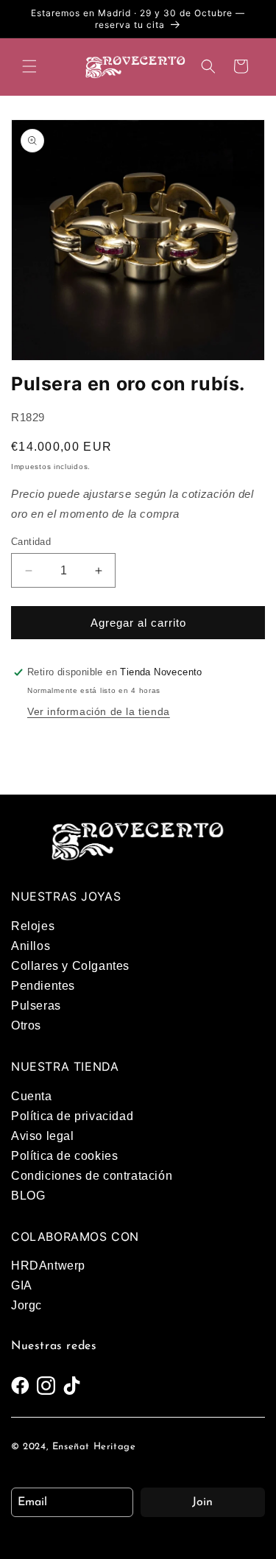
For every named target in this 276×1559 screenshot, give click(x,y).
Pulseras (36, 1005)
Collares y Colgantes (70, 966)
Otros (26, 1025)
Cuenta (31, 1096)
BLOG (28, 1195)
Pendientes (43, 985)
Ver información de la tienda (98, 711)
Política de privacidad (72, 1116)
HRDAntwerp (48, 1265)
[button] (29, 66)
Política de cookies (64, 1156)
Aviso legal (42, 1136)
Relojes (32, 926)
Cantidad (31, 541)
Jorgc (26, 1305)
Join (202, 1502)
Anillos (30, 946)
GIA (21, 1285)
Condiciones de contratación (91, 1175)
